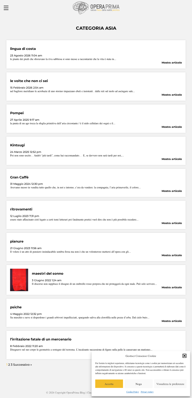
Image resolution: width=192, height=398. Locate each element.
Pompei (17, 113)
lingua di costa (23, 49)
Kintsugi (17, 145)
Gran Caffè (19, 177)
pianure (16, 241)
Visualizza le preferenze (170, 384)
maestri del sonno (47, 273)
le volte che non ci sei (29, 81)
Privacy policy (147, 391)
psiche (16, 307)
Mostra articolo (172, 62)
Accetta (109, 384)
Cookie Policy (132, 391)
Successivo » (22, 364)
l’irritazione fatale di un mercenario (40, 339)
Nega (139, 384)
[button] (184, 356)
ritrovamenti (21, 209)
